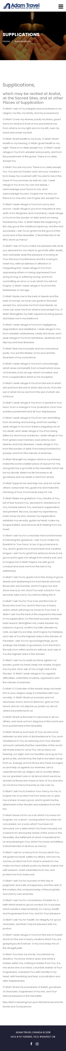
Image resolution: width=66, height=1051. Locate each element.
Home (6, 41)
